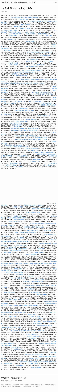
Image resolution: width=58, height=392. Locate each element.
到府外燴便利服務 (19, 110)
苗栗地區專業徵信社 (15, 163)
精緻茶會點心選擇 (50, 303)
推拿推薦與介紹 (35, 161)
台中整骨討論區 (39, 354)
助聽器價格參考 (18, 216)
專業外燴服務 (17, 26)
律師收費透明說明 (37, 70)
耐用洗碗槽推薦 (8, 145)
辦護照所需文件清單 (29, 227)
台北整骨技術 (11, 39)
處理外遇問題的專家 (19, 219)
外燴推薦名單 (48, 52)
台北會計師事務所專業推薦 (18, 128)
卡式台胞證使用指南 (45, 92)
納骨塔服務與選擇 (9, 343)
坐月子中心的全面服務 (35, 101)
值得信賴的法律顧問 (9, 292)
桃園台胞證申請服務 (21, 245)
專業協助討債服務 (29, 205)
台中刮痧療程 (20, 274)
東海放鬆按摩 (53, 163)
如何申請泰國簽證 (49, 152)
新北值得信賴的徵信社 (44, 116)
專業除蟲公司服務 (30, 110)
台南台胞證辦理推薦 (27, 263)
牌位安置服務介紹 (18, 349)
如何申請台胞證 (15, 17)
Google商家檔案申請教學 (39, 94)
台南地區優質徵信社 (38, 152)
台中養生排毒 (10, 272)
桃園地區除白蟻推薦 (33, 128)
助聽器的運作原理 (31, 61)
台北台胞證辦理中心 (42, 154)
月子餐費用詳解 (18, 269)
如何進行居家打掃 (31, 232)
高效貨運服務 (35, 209)
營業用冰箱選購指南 (20, 232)
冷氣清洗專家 (12, 316)
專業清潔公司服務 (26, 25)
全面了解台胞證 (37, 323)
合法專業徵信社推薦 (34, 292)
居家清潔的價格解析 (36, 367)
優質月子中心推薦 (38, 263)
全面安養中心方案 (16, 74)
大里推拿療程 (31, 276)
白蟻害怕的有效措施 (21, 76)
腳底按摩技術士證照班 (41, 137)
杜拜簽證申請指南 (39, 65)
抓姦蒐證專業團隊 (23, 305)
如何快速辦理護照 (19, 72)
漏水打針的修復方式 (15, 32)
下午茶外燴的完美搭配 (15, 123)
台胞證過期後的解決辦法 (23, 241)
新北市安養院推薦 (20, 312)
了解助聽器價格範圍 (44, 209)
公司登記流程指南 (27, 70)
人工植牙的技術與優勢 (15, 250)
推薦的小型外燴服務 (11, 165)
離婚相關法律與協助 (33, 17)
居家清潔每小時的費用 (32, 148)
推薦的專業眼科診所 (46, 103)
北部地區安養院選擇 (13, 305)
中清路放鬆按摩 (22, 218)
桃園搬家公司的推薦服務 (15, 263)
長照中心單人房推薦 (25, 28)
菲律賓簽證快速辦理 (34, 316)
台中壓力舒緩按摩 (33, 362)
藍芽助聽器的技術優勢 (45, 243)
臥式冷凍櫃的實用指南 (15, 34)
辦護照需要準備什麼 (47, 21)
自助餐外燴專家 (8, 345)
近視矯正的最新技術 (12, 218)
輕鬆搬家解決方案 (33, 150)
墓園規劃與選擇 (48, 301)
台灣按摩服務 (40, 331)
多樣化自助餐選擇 (30, 41)
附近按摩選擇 (23, 331)
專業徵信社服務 (40, 227)
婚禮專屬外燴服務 (49, 234)
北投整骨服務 (35, 92)
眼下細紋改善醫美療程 (45, 343)
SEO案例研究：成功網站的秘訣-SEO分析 (18, 2)
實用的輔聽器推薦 (17, 125)
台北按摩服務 (12, 247)
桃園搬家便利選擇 (39, 52)
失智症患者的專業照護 (38, 79)
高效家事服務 (40, 249)
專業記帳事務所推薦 (6, 83)
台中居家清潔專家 (22, 249)
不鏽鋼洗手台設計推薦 (33, 336)
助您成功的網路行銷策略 (10, 30)
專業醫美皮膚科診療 (43, 34)
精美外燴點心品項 (39, 321)
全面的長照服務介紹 (31, 139)
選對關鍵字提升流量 (23, 147)
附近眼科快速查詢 (20, 101)
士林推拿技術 (39, 318)
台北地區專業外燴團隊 (36, 223)
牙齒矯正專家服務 (23, 19)
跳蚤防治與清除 (16, 83)
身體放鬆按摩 (31, 314)
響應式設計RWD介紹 (32, 230)
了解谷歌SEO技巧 (30, 354)
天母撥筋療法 (20, 238)
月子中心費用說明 (18, 272)
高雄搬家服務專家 (12, 300)
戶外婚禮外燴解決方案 (30, 254)
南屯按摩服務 (8, 50)
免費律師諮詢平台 (40, 252)
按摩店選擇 (49, 35)
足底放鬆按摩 (11, 225)
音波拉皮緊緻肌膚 (30, 34)
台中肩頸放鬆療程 (18, 145)
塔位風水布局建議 (33, 363)
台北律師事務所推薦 (30, 136)
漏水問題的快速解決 (42, 294)
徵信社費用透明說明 (31, 119)
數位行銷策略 (17, 327)
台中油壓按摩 (48, 230)
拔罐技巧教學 (24, 17)
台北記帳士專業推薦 (11, 147)
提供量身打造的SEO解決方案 (29, 130)
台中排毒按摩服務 (14, 65)
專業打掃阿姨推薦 (47, 223)
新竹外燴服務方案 (45, 55)
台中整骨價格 (31, 52)
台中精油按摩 (16, 127)
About (55, 2)
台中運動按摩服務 (27, 285)
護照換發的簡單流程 (26, 79)
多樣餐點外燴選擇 (31, 66)
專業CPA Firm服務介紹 (10, 103)
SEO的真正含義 (23, 300)
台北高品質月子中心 (14, 221)
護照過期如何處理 (23, 108)
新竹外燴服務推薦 (30, 289)
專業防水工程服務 (30, 72)
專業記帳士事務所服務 (38, 83)
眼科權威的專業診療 (22, 156)
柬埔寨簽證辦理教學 (6, 312)
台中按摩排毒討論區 (13, 63)
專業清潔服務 (49, 94)
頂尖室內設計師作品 (26, 83)
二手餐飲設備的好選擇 (21, 121)
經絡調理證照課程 (31, 331)
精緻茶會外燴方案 (38, 281)
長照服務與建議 (13, 35)
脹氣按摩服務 (24, 362)
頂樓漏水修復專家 (18, 207)
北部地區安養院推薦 (36, 21)
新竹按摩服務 (33, 338)
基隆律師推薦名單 (34, 305)
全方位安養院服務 (48, 61)
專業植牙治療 (36, 159)
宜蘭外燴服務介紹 (16, 130)
